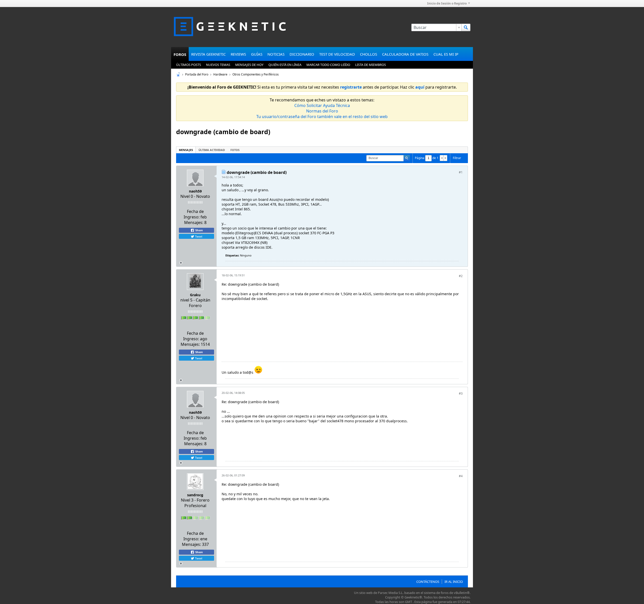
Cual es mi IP (445, 54)
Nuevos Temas (218, 64)
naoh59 (195, 191)
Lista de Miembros (370, 64)
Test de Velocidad (337, 54)
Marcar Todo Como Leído (328, 64)
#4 (461, 476)
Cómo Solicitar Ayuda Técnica (322, 105)
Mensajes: (193, 222)
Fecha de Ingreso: (194, 214)
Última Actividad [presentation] (211, 150)
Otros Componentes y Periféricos (255, 74)
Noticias (276, 54)
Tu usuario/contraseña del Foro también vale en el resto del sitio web (322, 116)
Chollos (368, 54)
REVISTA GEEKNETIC (208, 54)
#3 (461, 393)
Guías (256, 54)
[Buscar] (465, 27)
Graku (195, 294)
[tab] (186, 149)
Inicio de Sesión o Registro (447, 3)
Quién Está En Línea (284, 64)
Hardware (220, 74)
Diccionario (302, 54)
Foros (180, 54)
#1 (461, 172)
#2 (461, 276)
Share (198, 230)
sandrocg (195, 495)
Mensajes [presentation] (186, 150)
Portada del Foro (196, 74)
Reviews (238, 54)
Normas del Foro (322, 111)
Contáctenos (427, 581)
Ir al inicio (454, 581)
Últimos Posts (188, 64)
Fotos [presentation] (234, 150)
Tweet (198, 236)
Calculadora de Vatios (405, 54)
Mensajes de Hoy (249, 64)
